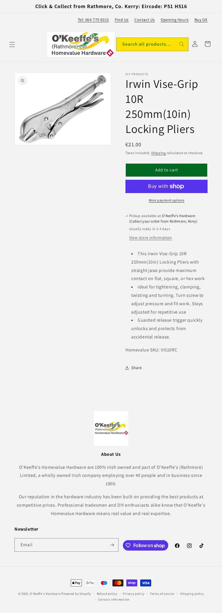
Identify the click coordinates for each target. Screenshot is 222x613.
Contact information (114, 599)
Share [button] (136, 367)
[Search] (181, 44)
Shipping (158, 153)
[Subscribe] (112, 545)
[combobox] (152, 44)
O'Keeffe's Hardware (45, 594)
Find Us (122, 19)
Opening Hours (175, 19)
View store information (150, 237)
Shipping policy (192, 594)
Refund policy (107, 594)
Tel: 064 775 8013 (93, 19)
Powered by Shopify (76, 594)
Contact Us (144, 19)
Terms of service (162, 594)
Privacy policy (133, 594)
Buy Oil (201, 19)
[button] (12, 44)
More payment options (166, 200)
